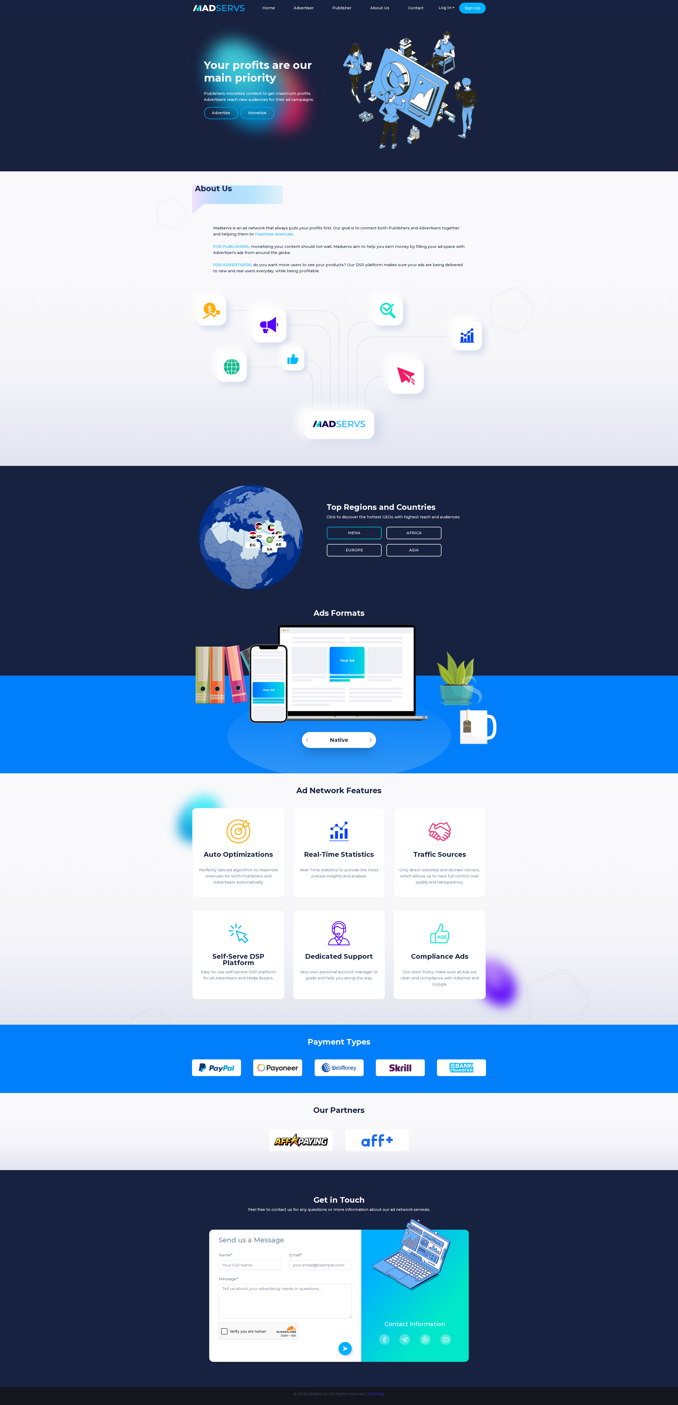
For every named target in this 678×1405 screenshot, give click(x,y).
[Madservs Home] (218, 8)
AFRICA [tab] (414, 532)
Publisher (341, 8)
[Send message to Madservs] (345, 1348)
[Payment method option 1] (216, 1067)
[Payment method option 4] (400, 1067)
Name (225, 1255)
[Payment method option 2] (277, 1067)
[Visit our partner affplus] (377, 1140)
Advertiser (304, 8)
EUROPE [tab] (354, 550)
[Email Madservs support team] (445, 1339)
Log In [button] (445, 7)
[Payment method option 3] (339, 1067)
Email (294, 1255)
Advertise (221, 112)
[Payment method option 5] (461, 1067)
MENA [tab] (354, 532)
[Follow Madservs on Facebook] (384, 1339)
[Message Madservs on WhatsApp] (425, 1339)
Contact (415, 8)
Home (268, 8)
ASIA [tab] (414, 550)
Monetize (257, 112)
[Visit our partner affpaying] (301, 1140)
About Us (379, 8)
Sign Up (472, 8)
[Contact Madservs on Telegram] (404, 1339)
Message (227, 1279)
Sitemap (376, 1393)
